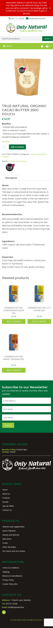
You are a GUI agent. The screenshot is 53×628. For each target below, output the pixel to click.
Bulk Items (6, 539)
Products (6, 498)
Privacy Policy (8, 580)
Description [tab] (11, 177)
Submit (8, 425)
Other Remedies (9, 547)
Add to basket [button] (14, 321)
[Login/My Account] (42, 46)
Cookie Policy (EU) (10, 584)
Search (47, 38)
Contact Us (7, 510)
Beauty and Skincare (10, 535)
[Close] (50, 8)
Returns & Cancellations (12, 576)
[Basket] (47, 46)
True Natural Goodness (17, 161)
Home (5, 490)
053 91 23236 (17, 18)
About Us (6, 494)
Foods (32, 154)
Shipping (5, 572)
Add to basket (17, 147)
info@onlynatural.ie (37, 18)
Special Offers (8, 506)
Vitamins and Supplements (13, 526)
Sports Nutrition (9, 531)
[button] (9, 46)
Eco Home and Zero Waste (13, 551)
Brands (5, 502)
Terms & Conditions (10, 568)
